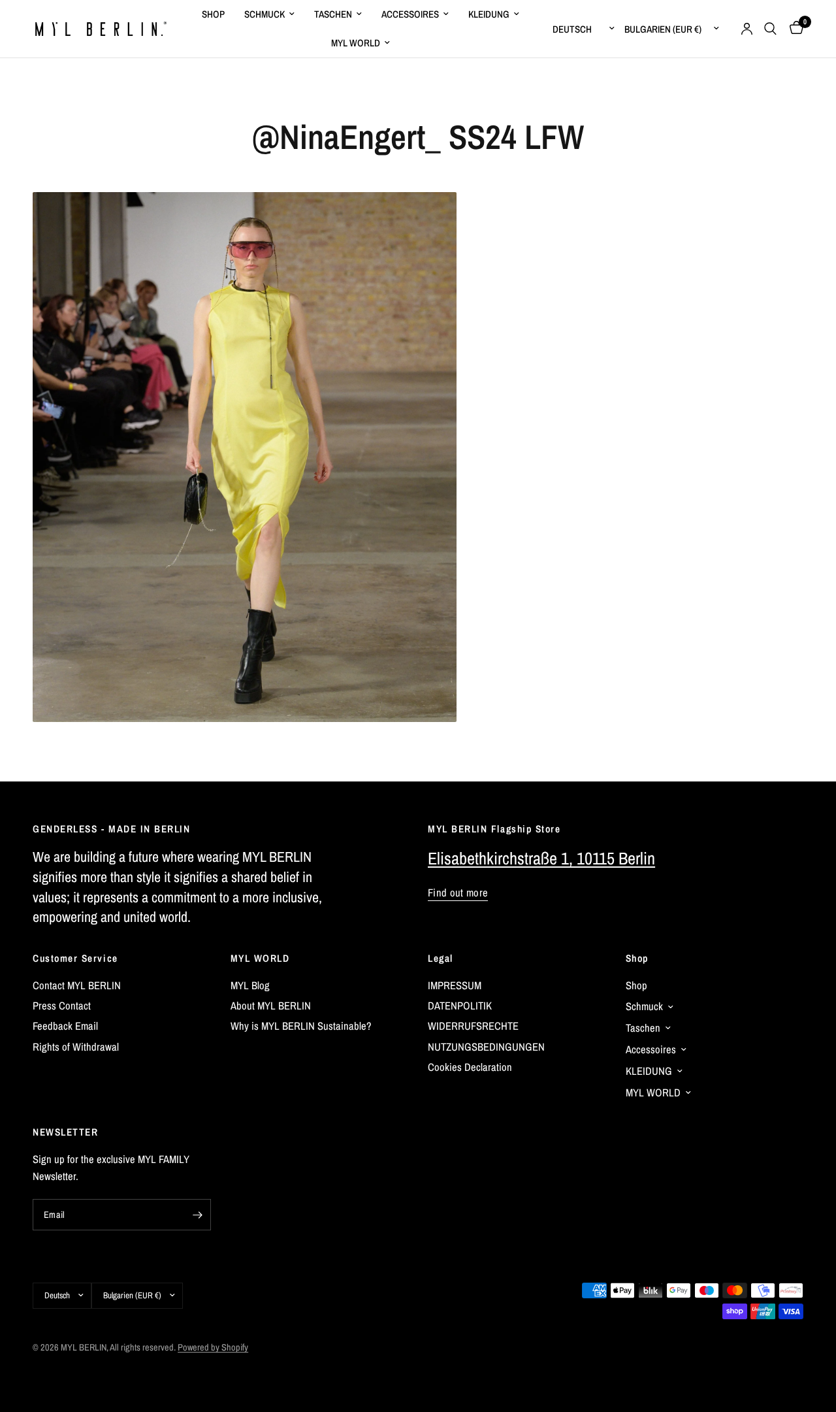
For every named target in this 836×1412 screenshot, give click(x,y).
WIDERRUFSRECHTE (473, 1026)
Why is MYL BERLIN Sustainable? (301, 1026)
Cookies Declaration (470, 1067)
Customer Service (75, 958)
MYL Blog (250, 985)
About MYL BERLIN (271, 1005)
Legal (440, 958)
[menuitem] (213, 14)
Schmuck (264, 14)
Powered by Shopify (213, 1347)
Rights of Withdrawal (76, 1047)
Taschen (333, 14)
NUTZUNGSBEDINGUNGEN (486, 1047)
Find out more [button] (458, 893)
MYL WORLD (260, 958)
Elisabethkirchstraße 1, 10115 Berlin (541, 858)
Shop (637, 958)
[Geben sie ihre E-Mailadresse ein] (198, 1214)
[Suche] (770, 28)
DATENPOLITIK (460, 1005)
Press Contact (62, 1005)
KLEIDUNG (488, 14)
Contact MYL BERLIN (77, 985)
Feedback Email (65, 1026)
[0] (793, 28)
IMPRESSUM (454, 985)
